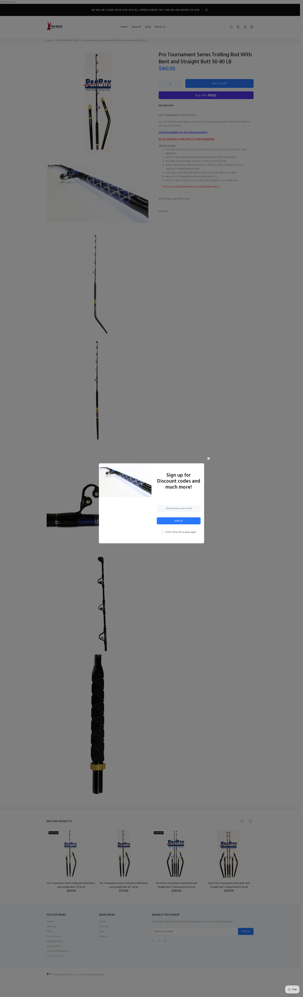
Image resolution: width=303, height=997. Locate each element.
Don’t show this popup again (181, 532)
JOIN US (178, 521)
